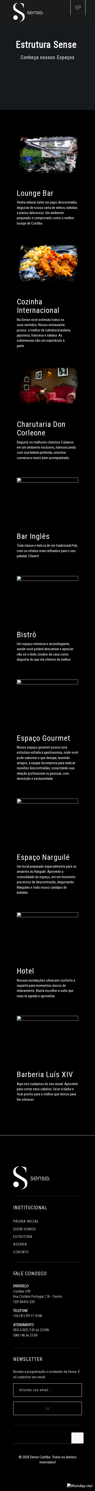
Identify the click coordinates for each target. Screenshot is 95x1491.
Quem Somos (24, 1229)
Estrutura (22, 1236)
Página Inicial (26, 1221)
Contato (21, 1252)
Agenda (20, 1244)
